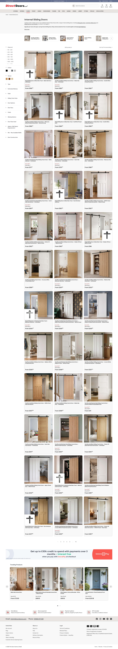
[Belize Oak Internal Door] (21, 579)
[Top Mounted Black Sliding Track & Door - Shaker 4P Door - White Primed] (68, 226)
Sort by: (105, 47)
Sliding (28, 11)
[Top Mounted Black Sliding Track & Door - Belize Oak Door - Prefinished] (68, 387)
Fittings (86, 11)
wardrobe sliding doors (91, 22)
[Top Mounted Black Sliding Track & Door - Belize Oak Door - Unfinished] (68, 65)
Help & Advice (105, 1)
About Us (35, 628)
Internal (22, 11)
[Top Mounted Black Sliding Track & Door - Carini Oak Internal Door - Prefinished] (38, 428)
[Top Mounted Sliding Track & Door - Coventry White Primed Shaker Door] (38, 264)
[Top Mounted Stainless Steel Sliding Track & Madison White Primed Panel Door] (98, 469)
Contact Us (35, 633)
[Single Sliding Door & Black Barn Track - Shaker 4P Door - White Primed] (98, 226)
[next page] (78, 541)
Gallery (110, 1)
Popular (92, 11)
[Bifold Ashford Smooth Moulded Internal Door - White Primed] (46, 579)
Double (39, 11)
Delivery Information (38, 635)
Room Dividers (46, 11)
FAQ (34, 630)
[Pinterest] (107, 619)
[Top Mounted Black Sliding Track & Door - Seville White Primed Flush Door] (98, 65)
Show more (26, 29)
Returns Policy (36, 637)
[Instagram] (100, 619)
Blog (100, 1)
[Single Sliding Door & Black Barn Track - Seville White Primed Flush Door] (98, 106)
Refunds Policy (63, 630)
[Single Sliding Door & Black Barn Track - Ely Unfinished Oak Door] (68, 185)
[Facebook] (97, 619)
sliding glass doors (81, 22)
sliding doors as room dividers (31, 24)
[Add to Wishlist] (50, 52)
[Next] (111, 586)
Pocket (34, 11)
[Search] (73, 5)
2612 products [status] (68, 47)
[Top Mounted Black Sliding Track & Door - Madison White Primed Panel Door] (38, 346)
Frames (74, 11)
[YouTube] (104, 619)
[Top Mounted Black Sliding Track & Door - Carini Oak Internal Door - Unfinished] (68, 144)
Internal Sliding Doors (13, 14)
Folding (54, 11)
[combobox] (87, 5)
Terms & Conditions (65, 628)
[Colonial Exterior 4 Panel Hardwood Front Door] (96, 579)
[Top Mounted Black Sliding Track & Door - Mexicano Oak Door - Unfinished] (98, 144)
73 (75, 541)
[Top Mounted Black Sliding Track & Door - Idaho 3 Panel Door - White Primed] (38, 469)
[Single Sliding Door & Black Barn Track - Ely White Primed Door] (68, 106)
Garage (68, 11)
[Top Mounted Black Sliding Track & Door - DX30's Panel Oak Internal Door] (38, 387)
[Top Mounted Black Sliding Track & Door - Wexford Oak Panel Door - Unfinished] (98, 264)
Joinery (80, 11)
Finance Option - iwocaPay (66, 635)
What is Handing (10, 637)
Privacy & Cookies (64, 633)
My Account (9, 628)
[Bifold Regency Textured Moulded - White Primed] (71, 579)
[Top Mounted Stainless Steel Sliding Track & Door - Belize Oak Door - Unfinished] (38, 144)
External (15, 11)
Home (7, 14)
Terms (96, 646)
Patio (63, 11)
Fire (59, 11)
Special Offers (99, 11)
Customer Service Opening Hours (14, 639)
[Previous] (7, 586)
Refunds (100, 646)
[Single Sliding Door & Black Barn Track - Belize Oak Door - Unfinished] (38, 65)
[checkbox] (13, 50)
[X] (111, 619)
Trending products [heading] (16, 565)
